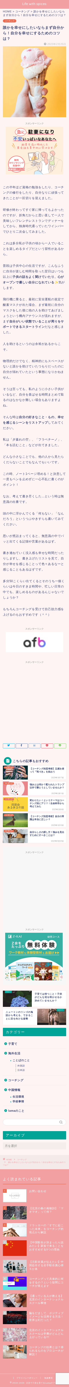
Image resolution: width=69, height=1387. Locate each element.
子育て (12, 1043)
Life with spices (34, 4)
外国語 (21, 1065)
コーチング (9, 21)
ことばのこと (21, 1060)
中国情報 (14, 1089)
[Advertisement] (34, 699)
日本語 (21, 1070)
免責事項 (48, 1378)
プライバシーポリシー (27, 1378)
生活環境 (18, 1096)
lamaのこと (16, 1110)
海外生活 (14, 1053)
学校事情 (18, 1101)
